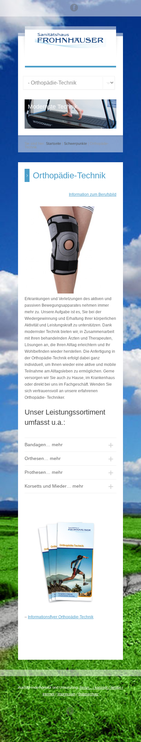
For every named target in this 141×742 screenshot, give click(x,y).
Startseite (53, 143)
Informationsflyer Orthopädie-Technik (60, 617)
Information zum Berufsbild (92, 194)
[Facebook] (74, 8)
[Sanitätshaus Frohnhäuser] (70, 47)
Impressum (66, 694)
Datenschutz (88, 694)
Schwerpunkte (75, 143)
